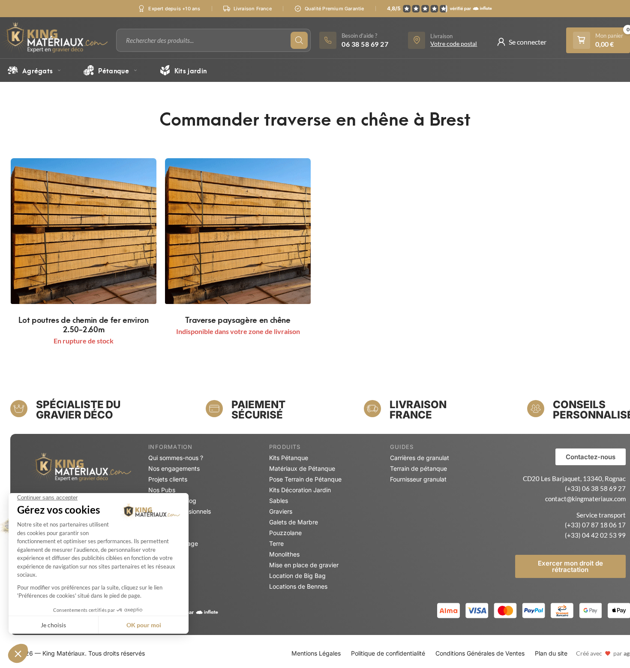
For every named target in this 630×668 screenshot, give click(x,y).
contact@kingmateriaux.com (585, 499)
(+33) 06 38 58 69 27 (595, 488)
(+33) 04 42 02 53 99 (595, 535)
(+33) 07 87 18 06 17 (595, 525)
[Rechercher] (299, 40)
